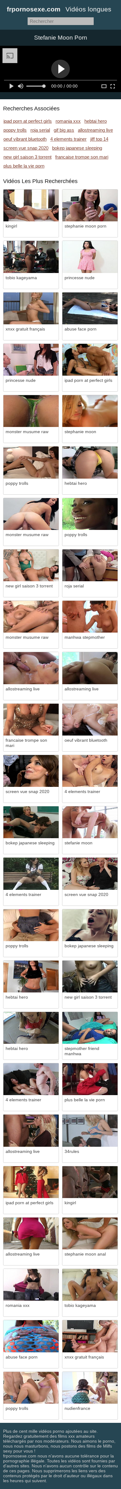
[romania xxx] (31, 1285)
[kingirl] (31, 205)
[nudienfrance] (90, 1388)
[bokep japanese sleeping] (31, 822)
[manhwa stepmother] (90, 617)
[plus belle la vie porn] (90, 1079)
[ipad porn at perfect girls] (90, 360)
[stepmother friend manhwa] (90, 1028)
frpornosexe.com (33, 9)
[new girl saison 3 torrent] (31, 565)
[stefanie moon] (90, 822)
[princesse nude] (90, 257)
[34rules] (90, 1130)
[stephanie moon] (90, 411)
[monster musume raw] (31, 411)
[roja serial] (90, 565)
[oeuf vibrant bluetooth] (90, 720)
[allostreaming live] (31, 668)
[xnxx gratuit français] (31, 308)
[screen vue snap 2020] (31, 771)
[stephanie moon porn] (90, 205)
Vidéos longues (88, 9)
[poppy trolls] (31, 462)
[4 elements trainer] (90, 771)
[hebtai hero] (90, 462)
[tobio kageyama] (31, 257)
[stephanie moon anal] (90, 1233)
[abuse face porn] (90, 308)
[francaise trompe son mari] (31, 720)
